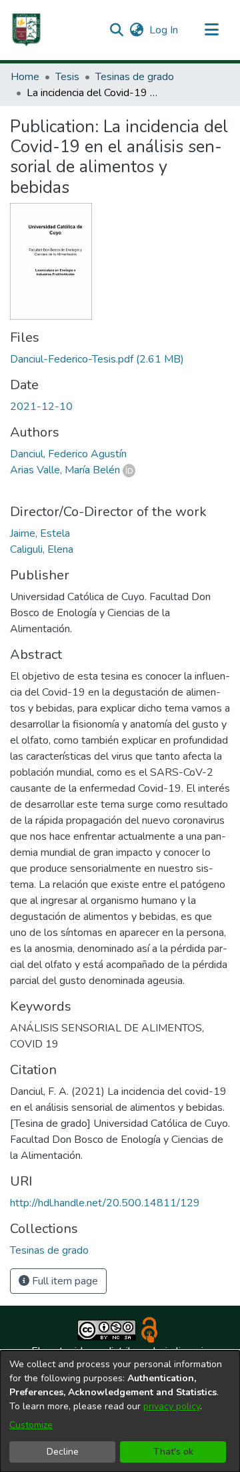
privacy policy (171, 1406)
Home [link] (25, 76)
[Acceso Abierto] (149, 1329)
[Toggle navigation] (211, 30)
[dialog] (120, 1411)
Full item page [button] (63, 1281)
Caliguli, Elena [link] (41, 549)
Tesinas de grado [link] (134, 76)
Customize (31, 1425)
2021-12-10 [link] (41, 406)
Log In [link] (164, 30)
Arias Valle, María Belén (65, 470)
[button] (26, 30)
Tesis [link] (67, 76)
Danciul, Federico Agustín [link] (68, 454)
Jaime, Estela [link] (40, 533)
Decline (63, 1451)
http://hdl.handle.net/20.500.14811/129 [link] (105, 1203)
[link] (97, 359)
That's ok (173, 1451)
